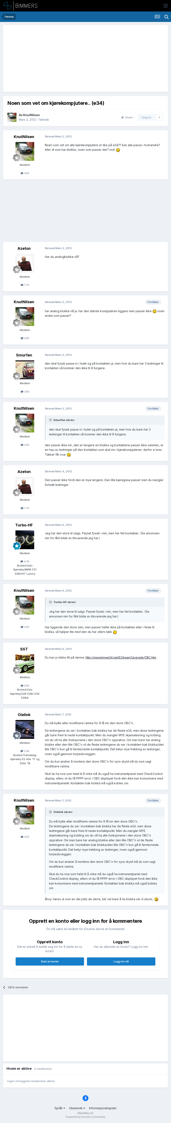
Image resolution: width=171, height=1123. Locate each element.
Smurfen (24, 355)
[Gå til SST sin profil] (24, 663)
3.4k (26, 751)
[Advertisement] (56, 58)
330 (26, 391)
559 (26, 685)
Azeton (24, 248)
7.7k (26, 284)
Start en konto (50, 961)
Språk (58, 1108)
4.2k (26, 561)
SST (24, 649)
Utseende (76, 1108)
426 (26, 173)
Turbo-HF (24, 525)
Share (128, 117)
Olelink (24, 714)
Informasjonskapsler (103, 1108)
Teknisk (43, 119)
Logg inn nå (121, 961)
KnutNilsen (31, 115)
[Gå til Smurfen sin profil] (24, 369)
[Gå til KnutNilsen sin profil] (11, 117)
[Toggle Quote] (51, 420)
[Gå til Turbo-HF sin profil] (24, 539)
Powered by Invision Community (85, 1116)
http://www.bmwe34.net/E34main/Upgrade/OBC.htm (121, 657)
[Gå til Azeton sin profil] (24, 263)
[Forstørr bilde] (118, 149)
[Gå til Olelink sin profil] (24, 729)
